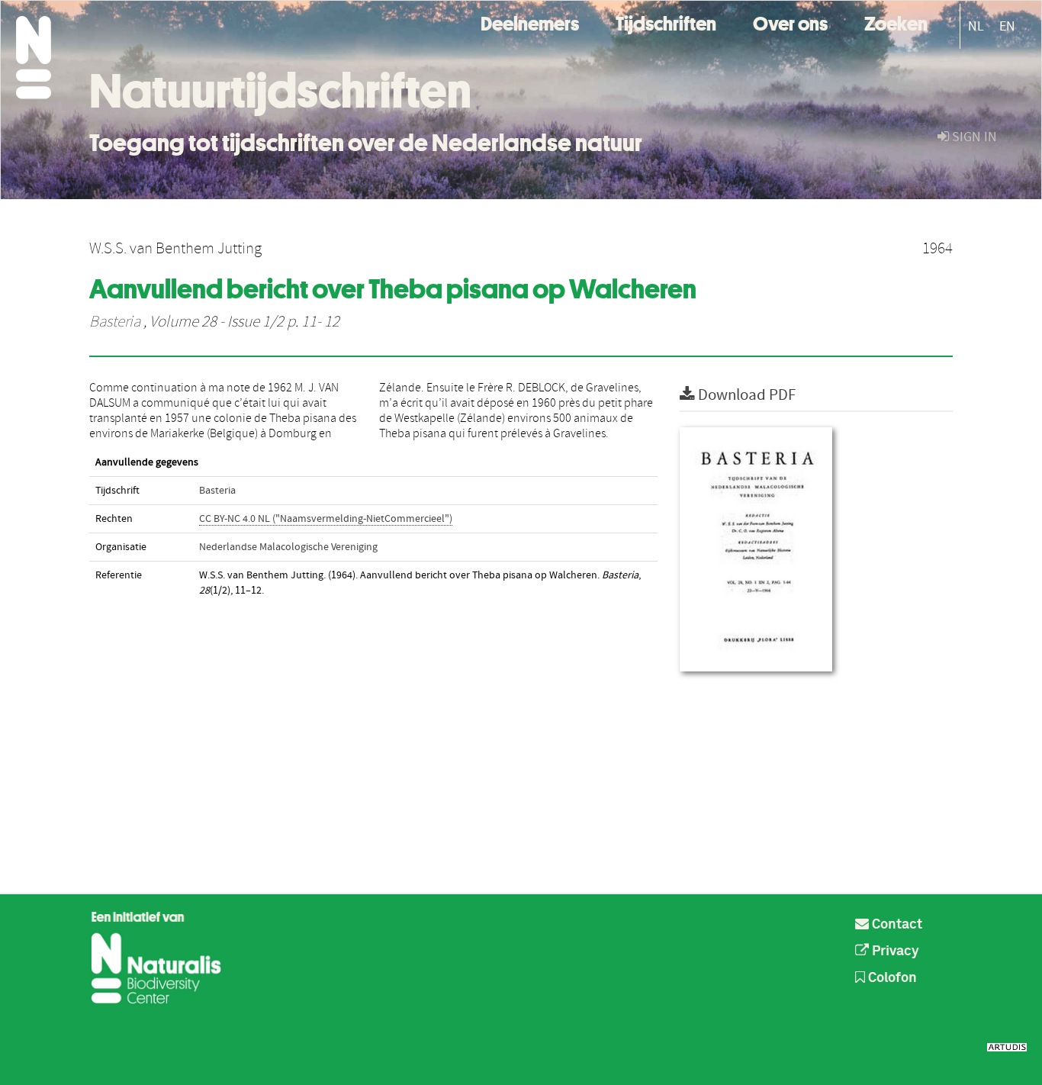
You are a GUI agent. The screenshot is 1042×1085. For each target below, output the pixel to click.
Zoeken (896, 22)
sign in (973, 137)
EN (1007, 26)
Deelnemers (530, 22)
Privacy (894, 951)
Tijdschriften (666, 22)
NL (976, 26)
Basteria (114, 322)
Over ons (790, 22)
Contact (895, 925)
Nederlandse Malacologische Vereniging (288, 547)
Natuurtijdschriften (280, 91)
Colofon (891, 978)
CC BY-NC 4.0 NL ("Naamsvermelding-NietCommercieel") (325, 519)
